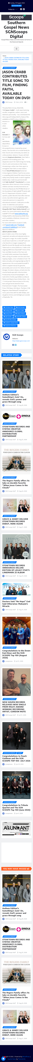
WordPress (26, 1057)
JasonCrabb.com (11, 225)
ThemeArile (21, 1059)
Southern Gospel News (11, 322)
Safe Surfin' (8, 316)
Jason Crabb (20, 310)
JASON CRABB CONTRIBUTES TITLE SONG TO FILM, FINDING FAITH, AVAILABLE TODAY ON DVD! (16, 59)
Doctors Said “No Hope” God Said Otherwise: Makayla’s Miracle (16, 603)
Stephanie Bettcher (10, 326)
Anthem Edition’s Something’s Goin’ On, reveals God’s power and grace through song (14, 398)
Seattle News (12, 1059)
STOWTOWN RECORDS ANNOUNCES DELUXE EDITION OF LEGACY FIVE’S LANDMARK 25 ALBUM (16, 569)
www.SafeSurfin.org (21, 214)
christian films (9, 307)
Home (4, 56)
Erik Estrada (21, 307)
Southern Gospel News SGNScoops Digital (16, 29)
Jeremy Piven (9, 313)
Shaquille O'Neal (21, 316)
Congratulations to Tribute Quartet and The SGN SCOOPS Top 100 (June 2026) (16, 807)
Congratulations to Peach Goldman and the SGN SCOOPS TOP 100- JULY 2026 (16, 758)
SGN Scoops (8, 102)
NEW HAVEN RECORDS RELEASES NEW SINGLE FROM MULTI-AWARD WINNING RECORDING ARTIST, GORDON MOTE (14, 707)
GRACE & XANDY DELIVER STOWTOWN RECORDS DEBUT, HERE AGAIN (15, 521)
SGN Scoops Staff (10, 405)
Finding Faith (9, 310)
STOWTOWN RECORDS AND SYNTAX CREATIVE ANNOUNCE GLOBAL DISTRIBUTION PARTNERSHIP (16, 431)
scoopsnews (9, 661)
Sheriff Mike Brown (10, 319)
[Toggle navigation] (16, 48)
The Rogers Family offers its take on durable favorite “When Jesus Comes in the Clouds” (16, 484)
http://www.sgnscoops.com (21, 341)
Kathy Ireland (21, 313)
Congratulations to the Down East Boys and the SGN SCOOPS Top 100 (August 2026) (16, 654)
